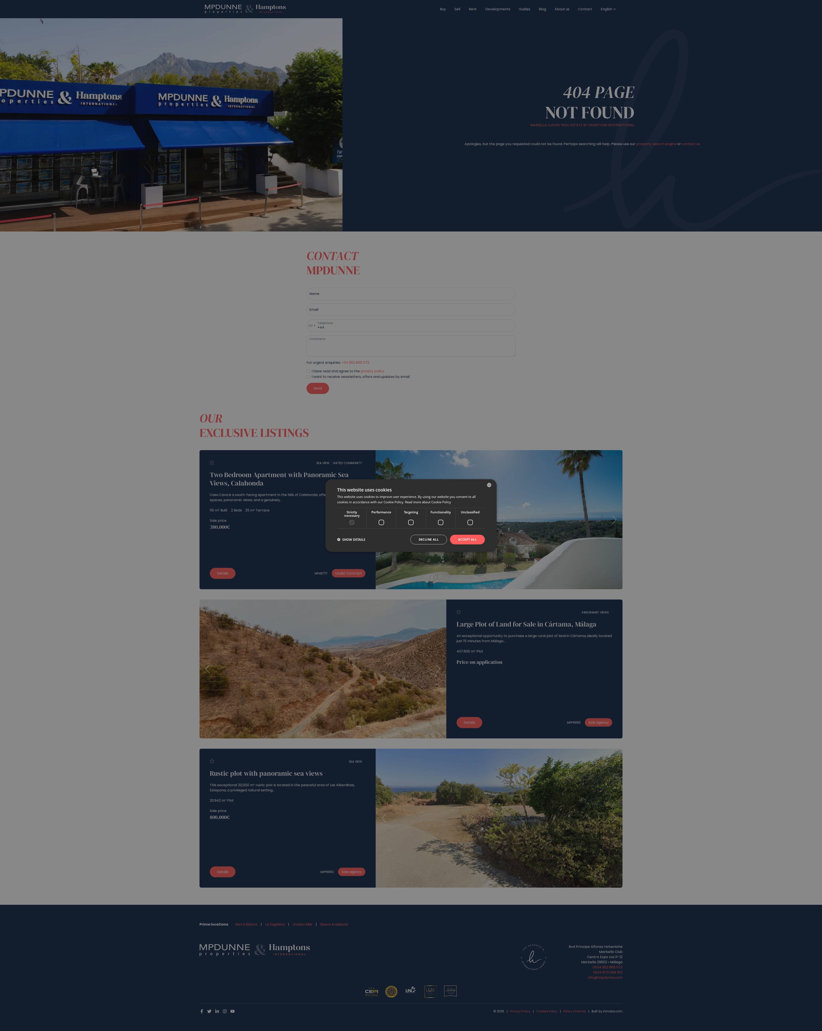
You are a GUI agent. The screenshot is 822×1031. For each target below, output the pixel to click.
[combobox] (489, 485)
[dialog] (411, 515)
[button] (351, 539)
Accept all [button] (467, 539)
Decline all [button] (429, 539)
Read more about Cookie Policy (428, 502)
